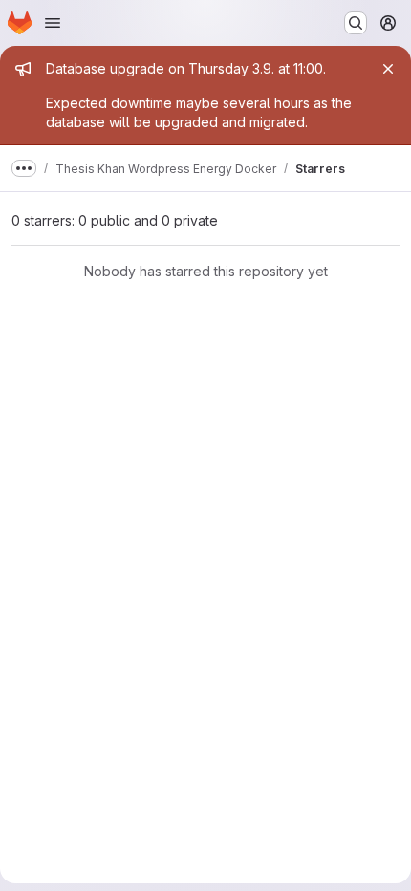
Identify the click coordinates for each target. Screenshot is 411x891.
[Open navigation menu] (52, 23)
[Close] (388, 68)
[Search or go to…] (355, 22)
